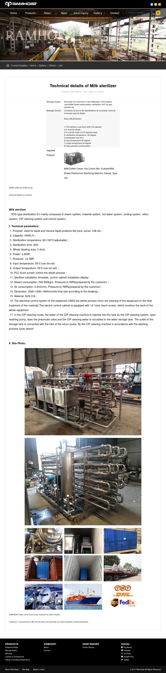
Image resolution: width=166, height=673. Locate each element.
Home (13, 13)
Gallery (98, 13)
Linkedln (127, 650)
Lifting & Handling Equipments (17, 659)
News (64, 13)
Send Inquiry (81, 13)
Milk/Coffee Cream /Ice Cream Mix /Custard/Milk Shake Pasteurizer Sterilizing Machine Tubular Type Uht (90, 173)
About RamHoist (12, 669)
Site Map (25, 669)
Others (52, 65)
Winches (8, 653)
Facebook (128, 647)
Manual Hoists (11, 650)
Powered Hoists (11, 647)
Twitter (126, 659)
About (47, 13)
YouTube (127, 653)
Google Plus (129, 656)
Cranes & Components (14, 656)
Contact (114, 13)
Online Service (88, 647)
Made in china (39, 669)
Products (30, 13)
